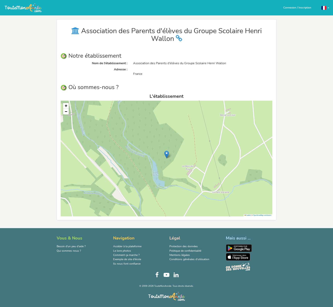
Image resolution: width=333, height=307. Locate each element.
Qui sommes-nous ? (69, 251)
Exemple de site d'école (127, 259)
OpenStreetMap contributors (262, 215)
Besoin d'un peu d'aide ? (71, 246)
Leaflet (248, 215)
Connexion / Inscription (297, 7)
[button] (325, 7)
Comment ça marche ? (126, 255)
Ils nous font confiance (126, 264)
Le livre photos (122, 251)
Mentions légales (179, 255)
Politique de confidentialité (185, 251)
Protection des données (183, 246)
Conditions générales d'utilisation (189, 259)
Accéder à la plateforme (127, 246)
